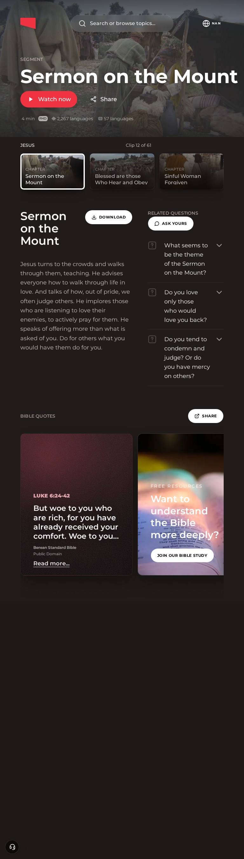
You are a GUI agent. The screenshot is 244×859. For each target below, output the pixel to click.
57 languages (118, 118)
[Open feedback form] (12, 847)
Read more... (51, 563)
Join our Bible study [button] (182, 555)
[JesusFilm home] (28, 23)
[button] (170, 223)
